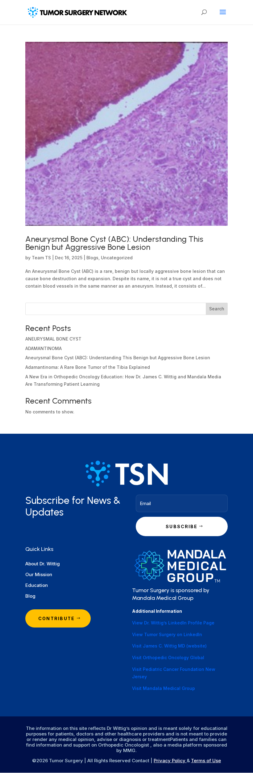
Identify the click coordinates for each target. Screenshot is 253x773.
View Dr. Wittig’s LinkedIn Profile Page (173, 622)
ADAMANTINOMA (43, 348)
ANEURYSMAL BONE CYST (53, 338)
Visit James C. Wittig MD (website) (169, 645)
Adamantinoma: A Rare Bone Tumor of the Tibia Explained (87, 367)
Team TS (41, 257)
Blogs (92, 257)
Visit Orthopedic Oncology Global (168, 657)
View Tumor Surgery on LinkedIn (167, 634)
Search (216, 308)
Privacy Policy (170, 760)
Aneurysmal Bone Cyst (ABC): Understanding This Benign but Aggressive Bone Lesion (114, 243)
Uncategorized (117, 257)
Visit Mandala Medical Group (163, 688)
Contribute (56, 618)
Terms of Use (206, 760)
